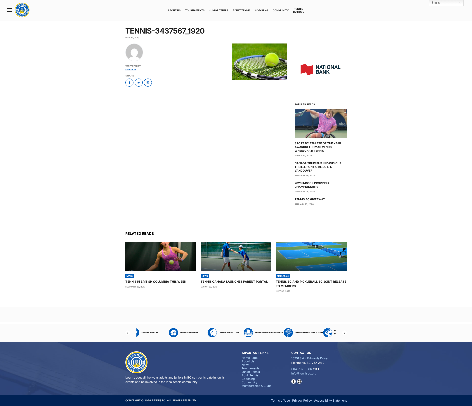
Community (281, 10)
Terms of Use (280, 400)
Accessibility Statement (330, 400)
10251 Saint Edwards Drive (309, 358)
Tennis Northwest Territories (318, 332)
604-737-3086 (301, 369)
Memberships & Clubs (256, 386)
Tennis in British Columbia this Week (155, 281)
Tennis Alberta (161, 332)
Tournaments (195, 10)
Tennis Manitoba (201, 332)
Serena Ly (130, 69)
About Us (174, 10)
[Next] (344, 332)
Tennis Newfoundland (281, 332)
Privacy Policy (302, 400)
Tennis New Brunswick (241, 332)
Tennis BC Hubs (298, 10)
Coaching (261, 10)
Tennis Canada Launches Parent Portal (234, 281)
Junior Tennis (218, 10)
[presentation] (160, 256)
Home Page (250, 358)
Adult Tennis (242, 10)
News (245, 365)
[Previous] (127, 332)
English (436, 2)
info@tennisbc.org (304, 373)
